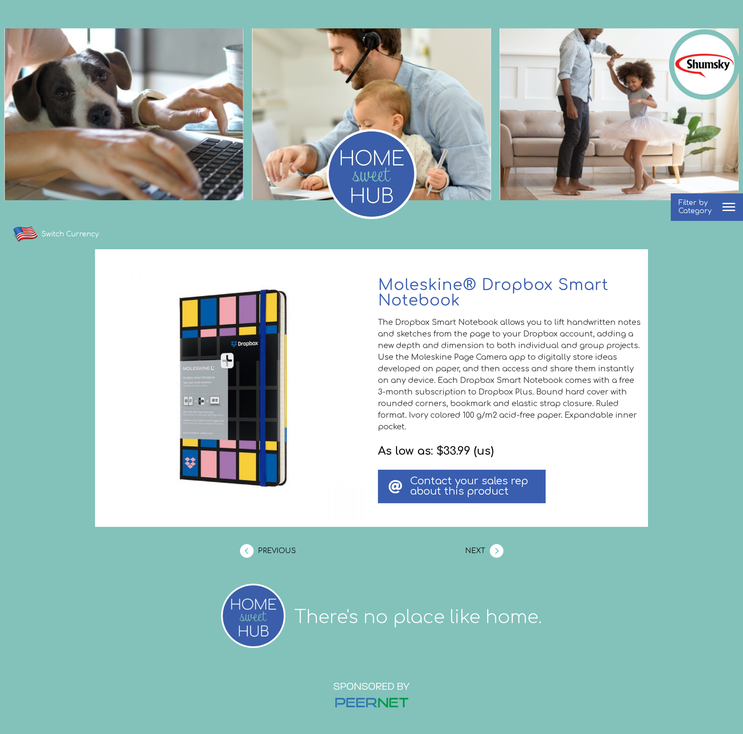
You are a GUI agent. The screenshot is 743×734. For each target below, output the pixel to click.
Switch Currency (70, 234)
